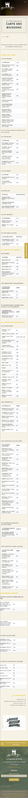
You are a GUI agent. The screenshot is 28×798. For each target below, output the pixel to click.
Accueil (3, 37)
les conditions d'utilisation (15, 795)
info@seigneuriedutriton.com (14, 767)
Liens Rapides (26, 250)
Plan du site (7, 786)
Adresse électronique (14, 773)
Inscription (14, 779)
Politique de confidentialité (16, 796)
